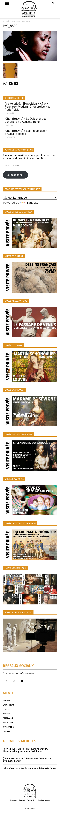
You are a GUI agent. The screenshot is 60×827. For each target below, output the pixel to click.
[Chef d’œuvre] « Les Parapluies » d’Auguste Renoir (26, 132)
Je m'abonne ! (15, 174)
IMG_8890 (16, 21)
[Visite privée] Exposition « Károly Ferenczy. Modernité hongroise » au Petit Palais (27, 106)
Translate (31, 203)
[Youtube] (22, 681)
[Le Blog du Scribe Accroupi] (30, 9)
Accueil (6, 21)
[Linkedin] (14, 681)
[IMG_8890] (30, 60)
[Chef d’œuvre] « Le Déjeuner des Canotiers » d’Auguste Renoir (25, 120)
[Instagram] (6, 681)
